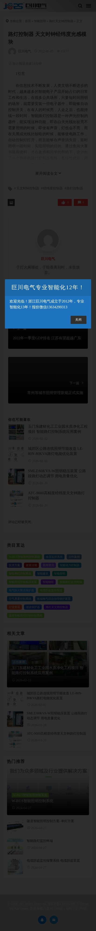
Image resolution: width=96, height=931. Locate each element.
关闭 (78, 319)
